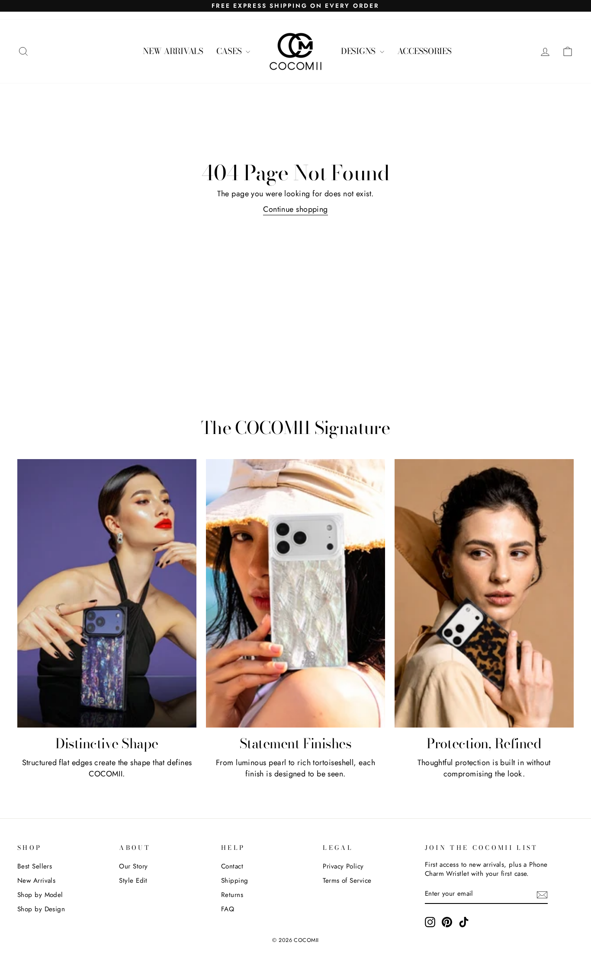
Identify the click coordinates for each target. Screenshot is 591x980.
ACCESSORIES (424, 51)
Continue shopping (295, 209)
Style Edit (133, 880)
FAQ (227, 909)
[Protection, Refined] (484, 593)
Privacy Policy (343, 866)
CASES (230, 51)
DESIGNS (359, 51)
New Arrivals (36, 880)
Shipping (234, 880)
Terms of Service (347, 880)
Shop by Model (40, 895)
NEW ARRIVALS (173, 51)
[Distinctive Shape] (106, 593)
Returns (232, 895)
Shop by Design (41, 909)
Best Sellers (34, 866)
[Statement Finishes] (295, 593)
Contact (232, 866)
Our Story (133, 866)
